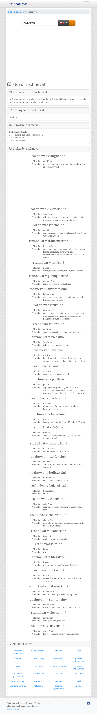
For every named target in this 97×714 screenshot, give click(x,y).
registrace (38, 666)
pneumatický (59, 658)
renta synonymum (58, 666)
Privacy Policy (13, 709)
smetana (58, 681)
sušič (79, 681)
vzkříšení (38, 686)
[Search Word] (72, 23)
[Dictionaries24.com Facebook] (88, 703)
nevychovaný (38, 658)
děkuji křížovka (38, 650)
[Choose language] (63, 23)
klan (79, 650)
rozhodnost (79, 673)
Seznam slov (19, 12)
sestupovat (38, 681)
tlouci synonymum (18, 686)
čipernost (79, 686)
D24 (10, 12)
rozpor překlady (18, 681)
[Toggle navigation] (86, 3)
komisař (18, 658)
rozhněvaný (38, 673)
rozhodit (58, 673)
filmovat (58, 650)
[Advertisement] (48, 51)
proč (18, 666)
